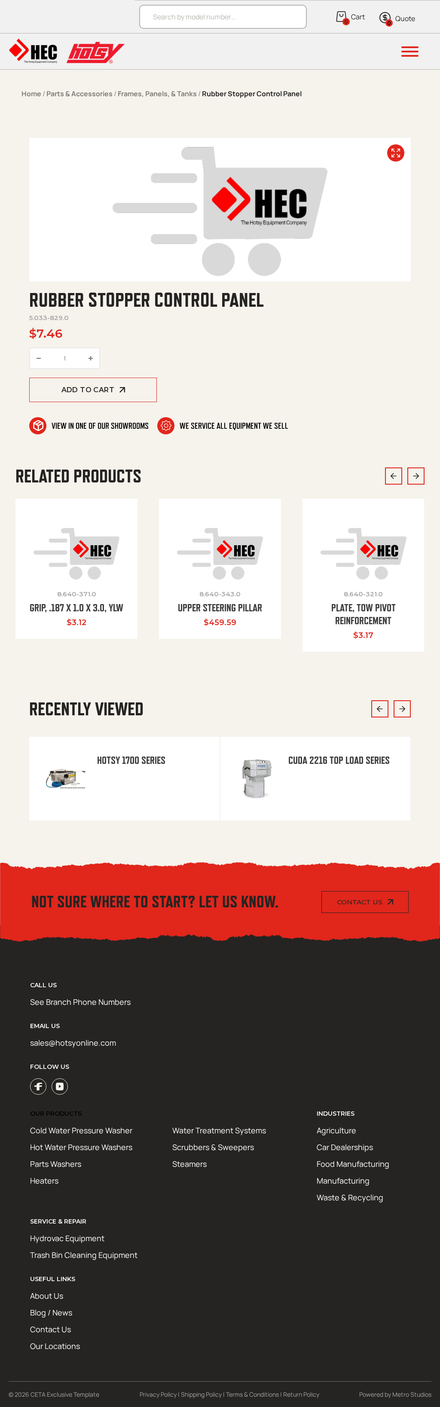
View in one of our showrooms (100, 425)
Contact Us (359, 902)
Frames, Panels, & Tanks (157, 93)
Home (31, 93)
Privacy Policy (158, 1394)
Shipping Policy (201, 1394)
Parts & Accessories (79, 93)
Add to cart (87, 390)
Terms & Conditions (252, 1394)
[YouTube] (59, 1086)
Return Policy (301, 1394)
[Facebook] (38, 1086)
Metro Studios (411, 1394)
